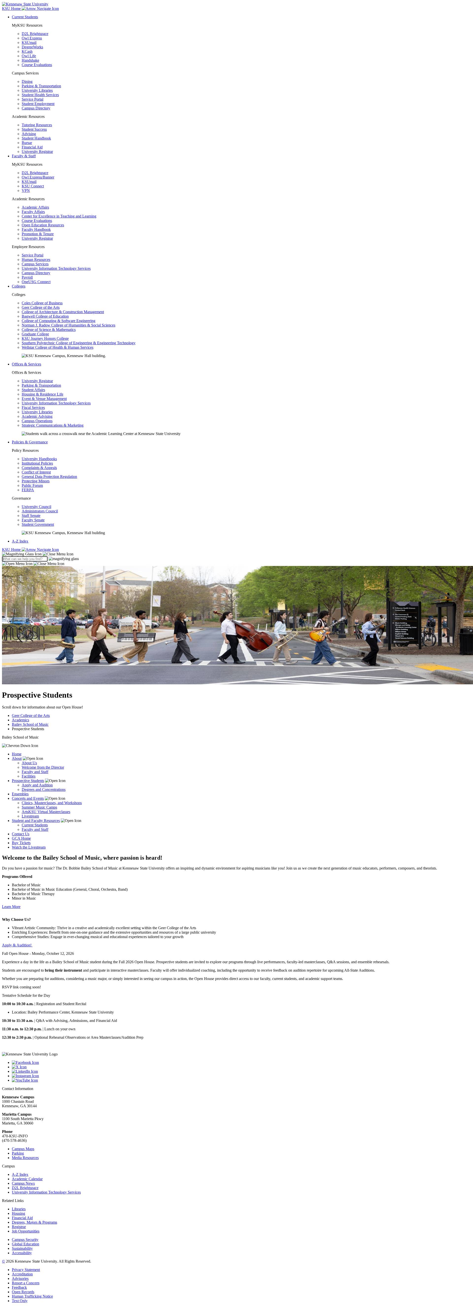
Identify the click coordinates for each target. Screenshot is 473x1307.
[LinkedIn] (241, 1071)
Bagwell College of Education (45, 316)
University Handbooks (39, 459)
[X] (241, 1067)
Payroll (27, 277)
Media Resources (25, 1158)
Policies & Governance (30, 442)
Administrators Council (40, 511)
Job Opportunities (25, 1231)
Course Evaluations (37, 65)
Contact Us (20, 834)
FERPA (28, 490)
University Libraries (37, 90)
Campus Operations (37, 421)
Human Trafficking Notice (32, 1296)
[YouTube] (241, 1080)
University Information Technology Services (56, 268)
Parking (18, 1153)
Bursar (27, 143)
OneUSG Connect (36, 282)
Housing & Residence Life (42, 394)
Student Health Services (40, 95)
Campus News (23, 1183)
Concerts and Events (28, 798)
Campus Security (25, 1239)
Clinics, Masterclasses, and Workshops (52, 803)
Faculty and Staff (35, 772)
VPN (26, 190)
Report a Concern (25, 1283)
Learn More (11, 907)
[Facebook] (241, 1062)
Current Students (25, 17)
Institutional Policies (37, 463)
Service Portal (32, 99)
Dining (27, 81)
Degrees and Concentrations (44, 789)
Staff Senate (31, 515)
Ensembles (20, 794)
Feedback (19, 1287)
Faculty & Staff (24, 156)
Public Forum (32, 485)
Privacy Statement (26, 1270)
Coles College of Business (42, 303)
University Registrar (37, 151)
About (17, 758)
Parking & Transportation (41, 86)
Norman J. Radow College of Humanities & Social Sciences (68, 325)
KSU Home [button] (12, 8)
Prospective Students (28, 781)
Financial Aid (32, 147)
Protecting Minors (36, 481)
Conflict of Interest (36, 472)
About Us (29, 763)
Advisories (20, 1278)
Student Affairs (33, 390)
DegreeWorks (32, 47)
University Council (36, 507)
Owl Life (29, 56)
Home (16, 754)
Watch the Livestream (29, 847)
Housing (18, 1213)
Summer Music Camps (39, 807)
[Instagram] (241, 1076)
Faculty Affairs (33, 212)
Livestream (30, 816)
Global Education (25, 1244)
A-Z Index (20, 541)
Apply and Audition (37, 785)
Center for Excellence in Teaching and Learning (59, 216)
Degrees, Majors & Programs (34, 1222)
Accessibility (22, 1253)
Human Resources (36, 259)
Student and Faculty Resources (36, 820)
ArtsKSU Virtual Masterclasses (46, 812)
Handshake (30, 60)
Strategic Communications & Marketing (53, 425)
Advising (29, 134)
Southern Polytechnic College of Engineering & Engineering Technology (78, 343)
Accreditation (22, 1274)
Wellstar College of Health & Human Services (57, 347)
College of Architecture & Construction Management (63, 312)
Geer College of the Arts (41, 307)
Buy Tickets (21, 843)
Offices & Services (26, 364)
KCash (27, 51)
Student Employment (38, 104)
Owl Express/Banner (38, 177)
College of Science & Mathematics (49, 329)
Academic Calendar (27, 1179)
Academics (20, 720)
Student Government (38, 524)
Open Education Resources (43, 225)
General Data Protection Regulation (49, 476)
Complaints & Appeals (39, 468)
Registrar (19, 1227)
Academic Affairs (35, 207)
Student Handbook (36, 138)
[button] (37, 554)
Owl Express (32, 38)
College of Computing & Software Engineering (58, 321)
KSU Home (12, 549)
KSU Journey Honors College (45, 338)
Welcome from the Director (43, 767)
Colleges (18, 286)
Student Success (34, 129)
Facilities (28, 776)
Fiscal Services (33, 407)
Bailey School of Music (30, 724)
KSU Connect (33, 186)
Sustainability (22, 1248)
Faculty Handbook (36, 229)
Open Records (23, 1292)
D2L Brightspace (35, 34)
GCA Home (21, 838)
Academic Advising (37, 416)
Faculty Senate (33, 520)
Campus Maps (23, 1149)
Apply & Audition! (17, 945)
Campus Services (35, 264)
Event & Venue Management (44, 399)
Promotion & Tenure (38, 234)
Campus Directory (36, 108)
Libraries (19, 1209)
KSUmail (29, 42)
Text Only (20, 1301)
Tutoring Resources (37, 125)
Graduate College (35, 334)
